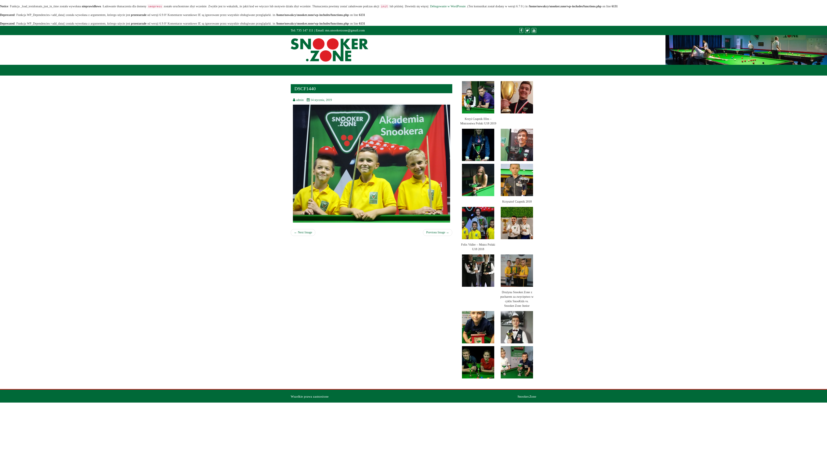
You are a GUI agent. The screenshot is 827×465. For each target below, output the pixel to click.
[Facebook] (521, 30)
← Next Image (303, 232)
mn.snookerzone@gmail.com (345, 30)
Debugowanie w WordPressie (448, 6)
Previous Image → (437, 232)
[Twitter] (527, 30)
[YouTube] (534, 30)
